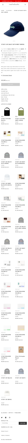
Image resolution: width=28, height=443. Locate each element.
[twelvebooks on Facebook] (5, 418)
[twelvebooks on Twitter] (1, 418)
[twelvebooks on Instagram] (9, 418)
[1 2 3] (14, 29)
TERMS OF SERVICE (5, 435)
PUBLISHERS (18, 413)
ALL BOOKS (9, 10)
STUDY (9, 104)
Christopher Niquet (7, 75)
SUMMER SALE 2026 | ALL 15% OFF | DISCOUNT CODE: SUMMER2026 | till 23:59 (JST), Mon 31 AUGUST (13, 1)
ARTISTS (11, 413)
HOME (2, 10)
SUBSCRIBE (23, 423)
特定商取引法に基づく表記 (6, 427)
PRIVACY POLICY (4, 431)
